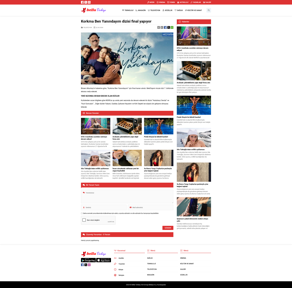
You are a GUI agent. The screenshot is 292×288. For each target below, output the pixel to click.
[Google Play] (88, 261)
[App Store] (103, 261)
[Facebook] (82, 2)
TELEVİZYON (87, 27)
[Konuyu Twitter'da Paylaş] (168, 27)
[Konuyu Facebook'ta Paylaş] (165, 27)
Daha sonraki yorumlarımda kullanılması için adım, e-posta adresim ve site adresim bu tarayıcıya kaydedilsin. (121, 213)
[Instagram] (89, 2)
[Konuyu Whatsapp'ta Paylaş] (172, 27)
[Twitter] (85, 2)
